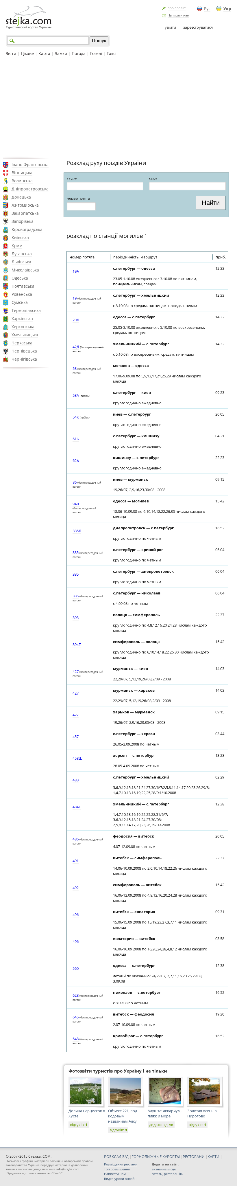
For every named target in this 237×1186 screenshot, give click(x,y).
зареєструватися (198, 27)
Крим (17, 245)
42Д (76, 346)
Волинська (22, 180)
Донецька (21, 197)
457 (76, 736)
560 (76, 968)
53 (75, 368)
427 (76, 671)
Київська (20, 237)
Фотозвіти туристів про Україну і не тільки (117, 1071)
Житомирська (25, 205)
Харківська (22, 318)
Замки (61, 53)
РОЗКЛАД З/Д (116, 1156)
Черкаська (22, 343)
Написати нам (178, 15)
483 (76, 780)
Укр (227, 8)
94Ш (76, 503)
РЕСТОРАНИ (194, 1156)
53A (76, 395)
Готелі (96, 53)
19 (75, 298)
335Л (77, 530)
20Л (76, 319)
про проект (177, 8)
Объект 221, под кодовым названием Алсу (122, 1116)
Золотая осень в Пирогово (201, 1113)
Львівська (21, 262)
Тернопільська (26, 310)
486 (76, 839)
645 (76, 1017)
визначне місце (164, 1169)
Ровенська (22, 294)
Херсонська (23, 326)
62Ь (76, 460)
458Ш (77, 758)
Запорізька (23, 221)
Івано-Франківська (30, 164)
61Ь (76, 438)
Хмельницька (25, 334)
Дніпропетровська (30, 189)
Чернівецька (24, 351)
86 (75, 482)
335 (76, 552)
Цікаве (27, 53)
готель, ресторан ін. (167, 1174)
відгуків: (78, 1124)
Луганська (22, 253)
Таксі (111, 53)
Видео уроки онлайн (120, 1178)
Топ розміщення (117, 1169)
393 (76, 617)
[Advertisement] (118, 106)
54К (76, 417)
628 (76, 995)
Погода (79, 53)
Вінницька (22, 172)
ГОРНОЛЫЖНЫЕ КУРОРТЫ (156, 1156)
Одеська (20, 278)
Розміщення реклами (120, 1164)
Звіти (11, 53)
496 (76, 914)
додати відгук (161, 1124)
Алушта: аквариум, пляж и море (165, 1113)
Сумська (20, 302)
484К (77, 806)
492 (76, 887)
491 (76, 860)
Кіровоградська (27, 229)
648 (76, 1038)
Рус (207, 8)
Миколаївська (25, 270)
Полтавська (23, 286)
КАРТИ (213, 1156)
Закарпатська (25, 213)
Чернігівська (24, 359)
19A (76, 271)
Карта (44, 53)
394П (77, 644)
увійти (170, 27)
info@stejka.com (67, 1169)
